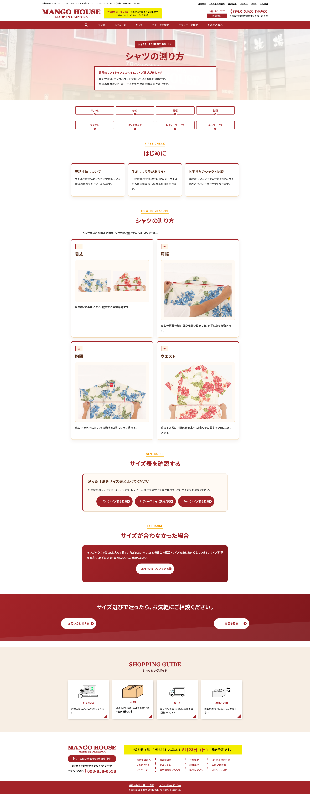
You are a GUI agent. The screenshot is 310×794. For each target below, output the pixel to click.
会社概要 (194, 759)
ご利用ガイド (143, 764)
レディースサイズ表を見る (155, 501)
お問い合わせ (219, 764)
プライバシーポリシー (170, 785)
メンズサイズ (135, 125)
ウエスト (94, 125)
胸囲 (215, 110)
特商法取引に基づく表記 (141, 785)
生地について (196, 769)
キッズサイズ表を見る (196, 501)
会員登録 (232, 3)
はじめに (94, 110)
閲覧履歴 (264, 3)
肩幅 (175, 110)
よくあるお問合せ (217, 3)
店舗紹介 (202, 3)
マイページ (142, 769)
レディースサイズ (175, 125)
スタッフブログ (219, 769)
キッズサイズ (215, 125)
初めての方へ (144, 759)
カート (254, 3)
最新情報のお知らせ (170, 769)
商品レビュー (166, 764)
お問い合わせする (78, 623)
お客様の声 (165, 759)
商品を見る (231, 623)
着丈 (134, 110)
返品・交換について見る (155, 569)
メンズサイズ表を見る (114, 501)
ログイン (244, 3)
